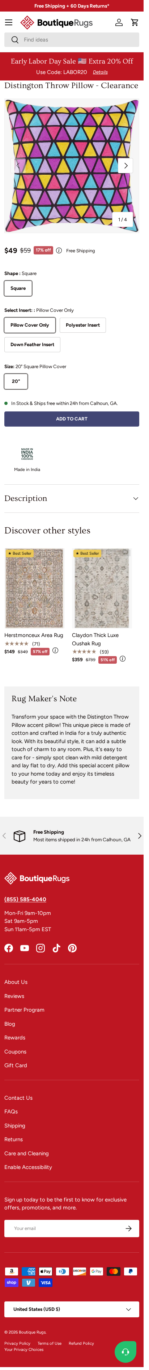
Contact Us (18, 1098)
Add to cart (72, 419)
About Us (15, 982)
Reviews (14, 996)
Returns (13, 1139)
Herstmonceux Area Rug (33, 635)
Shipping (14, 1125)
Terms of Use (49, 1343)
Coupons (15, 1051)
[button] (135, 22)
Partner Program (24, 1010)
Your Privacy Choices (23, 1349)
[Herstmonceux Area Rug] (34, 588)
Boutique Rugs (32, 1332)
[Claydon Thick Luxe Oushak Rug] (102, 588)
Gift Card (15, 1065)
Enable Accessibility (28, 1167)
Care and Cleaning (26, 1153)
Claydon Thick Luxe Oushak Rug (95, 639)
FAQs (11, 1111)
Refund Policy (81, 1343)
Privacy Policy (17, 1343)
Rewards (14, 1037)
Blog (9, 1024)
